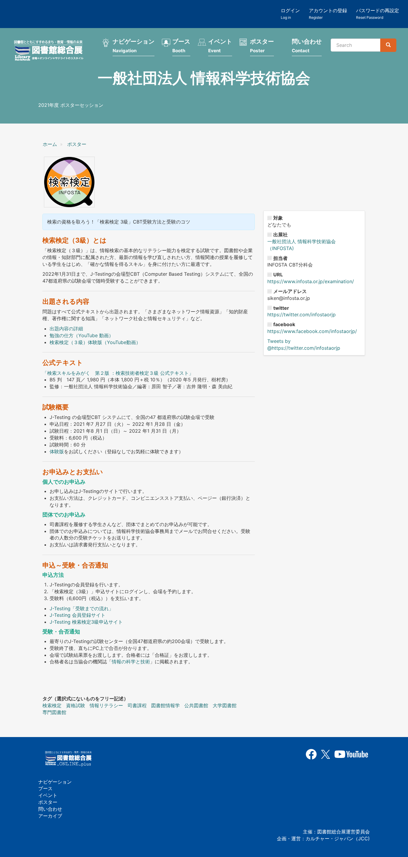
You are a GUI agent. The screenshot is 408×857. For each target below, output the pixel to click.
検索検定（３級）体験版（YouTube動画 (93, 342)
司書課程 (137, 705)
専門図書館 (54, 712)
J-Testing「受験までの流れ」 (81, 608)
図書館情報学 (165, 705)
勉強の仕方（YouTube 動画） (81, 335)
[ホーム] (50, 51)
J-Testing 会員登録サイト (77, 615)
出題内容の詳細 (66, 329)
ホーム (50, 144)
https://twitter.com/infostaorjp (301, 314)
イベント (220, 45)
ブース (181, 45)
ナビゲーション (133, 45)
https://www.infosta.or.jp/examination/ (310, 281)
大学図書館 (225, 705)
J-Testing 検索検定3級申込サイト (86, 622)
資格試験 (75, 705)
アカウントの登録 (328, 13)
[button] (69, 182)
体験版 (57, 451)
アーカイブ (50, 816)
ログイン (290, 13)
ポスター (262, 45)
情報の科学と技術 (131, 662)
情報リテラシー (106, 705)
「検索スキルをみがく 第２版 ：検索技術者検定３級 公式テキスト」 (118, 373)
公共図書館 (196, 705)
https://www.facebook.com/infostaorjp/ (312, 331)
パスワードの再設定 (377, 13)
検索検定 (52, 705)
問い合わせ (307, 45)
